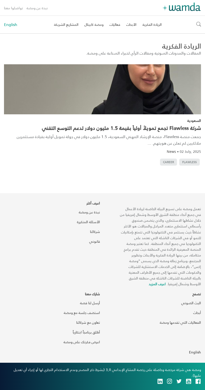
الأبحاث (131, 24)
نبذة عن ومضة (37, 8)
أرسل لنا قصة (90, 302)
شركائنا (95, 231)
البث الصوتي (191, 302)
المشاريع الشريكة (66, 24)
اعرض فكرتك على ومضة (82, 341)
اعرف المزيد (157, 283)
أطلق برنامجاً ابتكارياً (86, 332)
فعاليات (115, 24)
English (10, 25)
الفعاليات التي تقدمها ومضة (180, 322)
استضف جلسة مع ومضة (82, 312)
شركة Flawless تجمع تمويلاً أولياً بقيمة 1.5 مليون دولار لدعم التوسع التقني (121, 128)
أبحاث (197, 312)
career (168, 162)
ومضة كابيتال (94, 24)
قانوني (94, 241)
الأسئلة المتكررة (88, 221)
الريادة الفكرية (152, 24)
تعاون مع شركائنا (88, 322)
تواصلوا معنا (13, 8)
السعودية (194, 120)
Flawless (189, 162)
